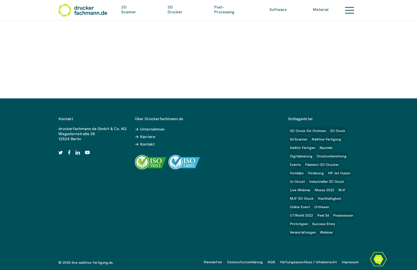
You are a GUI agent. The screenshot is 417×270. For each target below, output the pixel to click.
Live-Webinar (300, 190)
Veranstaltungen (303, 232)
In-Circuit (297, 181)
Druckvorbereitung (332, 156)
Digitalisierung (301, 156)
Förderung (316, 173)
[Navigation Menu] (349, 10)
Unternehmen (152, 129)
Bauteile (326, 147)
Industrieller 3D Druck (326, 181)
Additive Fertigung (326, 139)
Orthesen (321, 206)
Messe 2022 (324, 190)
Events (295, 164)
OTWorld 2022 (301, 215)
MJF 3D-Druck (302, 198)
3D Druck (337, 130)
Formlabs (297, 173)
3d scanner (298, 139)
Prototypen (299, 223)
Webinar (326, 232)
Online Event (300, 206)
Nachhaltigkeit (329, 198)
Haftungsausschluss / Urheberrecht (308, 262)
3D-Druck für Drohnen (308, 130)
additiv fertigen (302, 147)
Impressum (350, 262)
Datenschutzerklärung (245, 262)
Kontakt (147, 144)
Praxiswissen (343, 215)
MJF (342, 190)
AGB (271, 262)
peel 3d (323, 215)
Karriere (147, 136)
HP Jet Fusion (339, 173)
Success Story (323, 223)
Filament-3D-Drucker (322, 164)
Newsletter (213, 262)
